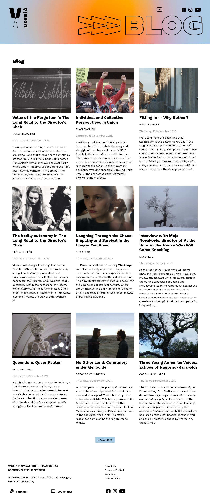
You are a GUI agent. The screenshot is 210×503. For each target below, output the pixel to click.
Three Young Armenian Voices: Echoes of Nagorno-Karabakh (168, 365)
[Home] (18, 18)
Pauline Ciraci (22, 369)
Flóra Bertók (22, 252)
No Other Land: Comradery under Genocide (101, 365)
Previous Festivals (115, 470)
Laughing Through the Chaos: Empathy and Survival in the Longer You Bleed (104, 240)
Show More (105, 439)
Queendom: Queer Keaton (37, 362)
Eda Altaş (83, 252)
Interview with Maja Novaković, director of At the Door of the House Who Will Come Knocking (167, 242)
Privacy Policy (112, 478)
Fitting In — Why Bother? (163, 117)
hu (159, 9)
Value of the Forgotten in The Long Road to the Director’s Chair (40, 122)
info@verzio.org (25, 481)
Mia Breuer (147, 256)
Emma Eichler (149, 124)
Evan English (85, 129)
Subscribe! (64, 491)
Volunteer (110, 474)
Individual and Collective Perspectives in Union (99, 120)
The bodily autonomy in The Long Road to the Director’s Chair (39, 240)
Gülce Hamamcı (23, 133)
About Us (110, 466)
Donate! (21, 492)
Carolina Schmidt (152, 374)
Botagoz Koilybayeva (91, 374)
